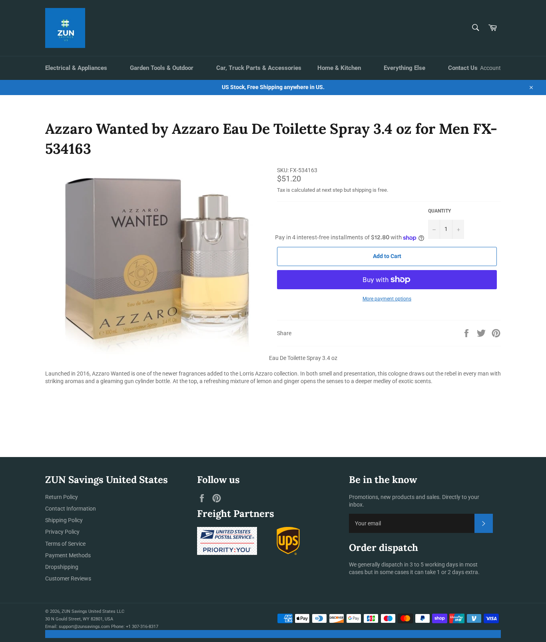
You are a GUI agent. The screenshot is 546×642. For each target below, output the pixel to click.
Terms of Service (65, 544)
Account (490, 68)
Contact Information (70, 508)
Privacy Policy (62, 532)
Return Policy (61, 497)
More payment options (387, 299)
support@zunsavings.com (84, 626)
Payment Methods (68, 555)
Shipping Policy (64, 520)
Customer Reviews (68, 578)
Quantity (439, 211)
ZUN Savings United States (89, 611)
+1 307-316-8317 (142, 626)
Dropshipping (61, 567)
